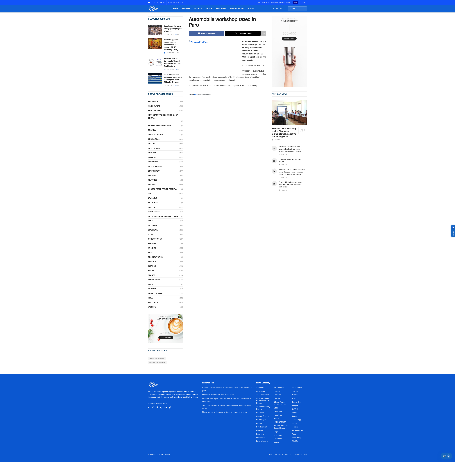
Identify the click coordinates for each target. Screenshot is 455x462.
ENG (295, 2)
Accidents (153, 101)
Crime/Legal (154, 139)
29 (178, 85)
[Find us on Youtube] (149, 2)
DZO (304, 2)
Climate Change (155, 134)
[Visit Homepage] (153, 8)
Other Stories (155, 239)
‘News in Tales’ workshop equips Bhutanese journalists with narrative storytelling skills (284, 132)
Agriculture (154, 106)
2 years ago (169, 34)
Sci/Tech (152, 266)
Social (151, 270)
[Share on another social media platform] (263, 33)
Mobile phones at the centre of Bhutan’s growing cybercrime (224, 412)
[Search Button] (305, 9)
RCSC (150, 252)
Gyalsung (152, 198)
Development (154, 148)
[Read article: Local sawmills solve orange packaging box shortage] (155, 30)
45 (178, 69)
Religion (152, 261)
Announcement (237, 8)
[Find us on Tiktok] (170, 407)
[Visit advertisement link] (165, 328)
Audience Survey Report (159, 125)
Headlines (153, 202)
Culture (152, 143)
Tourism (152, 288)
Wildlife (152, 307)
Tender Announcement (157, 358)
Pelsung (152, 243)
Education (221, 8)
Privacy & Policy (284, 2)
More (250, 8)
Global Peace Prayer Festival (162, 189)
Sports (209, 8)
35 (178, 53)
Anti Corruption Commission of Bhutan (163, 116)
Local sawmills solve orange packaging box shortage (173, 28)
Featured (152, 180)
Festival (152, 184)
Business (186, 8)
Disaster (152, 153)
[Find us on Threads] (161, 2)
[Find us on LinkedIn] (164, 2)
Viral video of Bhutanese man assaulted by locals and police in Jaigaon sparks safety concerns (290, 148)
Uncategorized (155, 293)
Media (150, 234)
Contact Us (266, 2)
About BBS (274, 2)
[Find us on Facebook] (151, 2)
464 (178, 34)
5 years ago (169, 53)
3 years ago (169, 69)
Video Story (153, 302)
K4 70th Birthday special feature (164, 216)
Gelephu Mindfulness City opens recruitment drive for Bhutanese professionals (290, 184)
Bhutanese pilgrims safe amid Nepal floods (218, 394)
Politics (198, 8)
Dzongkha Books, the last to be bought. (290, 160)
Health (151, 207)
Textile (151, 284)
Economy (152, 157)
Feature (152, 175)
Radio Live (277, 9)
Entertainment (155, 166)
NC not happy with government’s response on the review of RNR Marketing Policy (172, 44)
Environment (154, 171)
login (196, 94)
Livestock (153, 230)
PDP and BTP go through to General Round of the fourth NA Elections (172, 62)
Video (150, 298)
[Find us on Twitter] (155, 2)
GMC (259, 2)
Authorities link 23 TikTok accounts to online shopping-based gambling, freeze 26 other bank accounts (292, 171)
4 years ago (169, 85)
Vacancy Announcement (157, 362)
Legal (151, 220)
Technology (154, 279)
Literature (153, 225)
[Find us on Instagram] (158, 2)
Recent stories (155, 257)
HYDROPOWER (154, 211)
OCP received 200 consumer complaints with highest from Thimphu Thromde (173, 78)
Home (175, 8)
